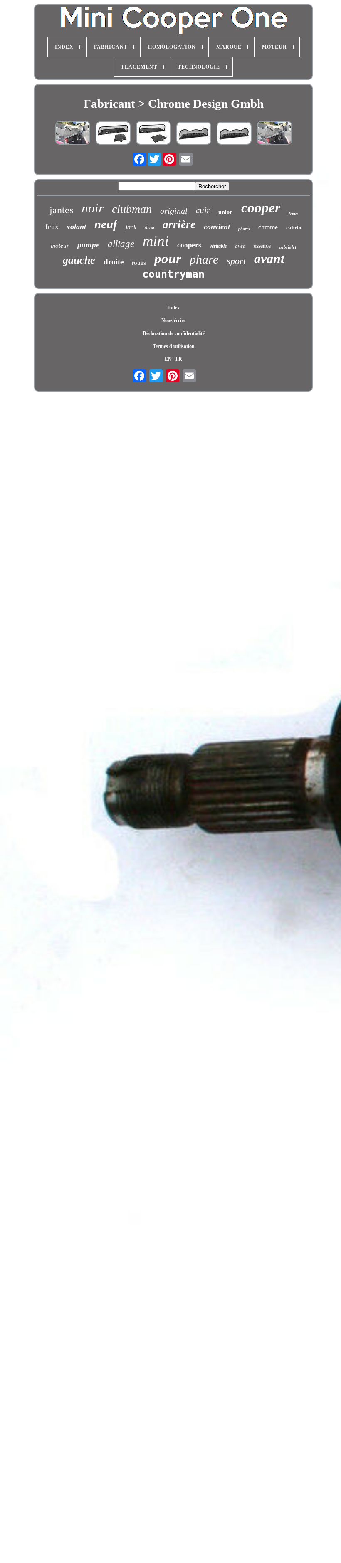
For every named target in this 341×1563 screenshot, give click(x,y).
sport (236, 261)
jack (131, 227)
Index (173, 308)
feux (52, 227)
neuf (105, 224)
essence (262, 246)
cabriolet (287, 246)
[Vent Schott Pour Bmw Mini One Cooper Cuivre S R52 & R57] (193, 134)
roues (139, 262)
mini (156, 241)
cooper (260, 207)
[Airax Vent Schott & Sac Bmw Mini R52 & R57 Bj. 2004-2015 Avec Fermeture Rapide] (153, 133)
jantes (61, 210)
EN (168, 359)
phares (244, 229)
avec (240, 246)
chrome (268, 227)
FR (178, 359)
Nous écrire (173, 320)
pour (167, 258)
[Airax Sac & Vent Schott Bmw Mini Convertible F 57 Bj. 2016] (113, 133)
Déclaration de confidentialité (174, 333)
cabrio (293, 227)
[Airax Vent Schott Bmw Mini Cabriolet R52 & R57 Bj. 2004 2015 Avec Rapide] (234, 134)
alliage (121, 244)
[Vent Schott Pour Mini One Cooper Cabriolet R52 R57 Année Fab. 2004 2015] (274, 133)
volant (76, 226)
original (174, 210)
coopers (189, 245)
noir (93, 208)
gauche (79, 260)
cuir (203, 210)
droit (149, 228)
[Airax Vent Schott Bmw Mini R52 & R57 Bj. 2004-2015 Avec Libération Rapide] (72, 133)
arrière (179, 224)
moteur (60, 245)
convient (217, 226)
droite (114, 261)
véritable (218, 246)
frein (293, 213)
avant (269, 258)
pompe (88, 244)
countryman (173, 274)
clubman (132, 208)
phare (204, 259)
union (225, 212)
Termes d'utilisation (174, 346)
